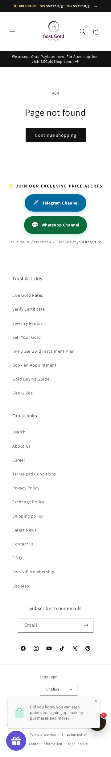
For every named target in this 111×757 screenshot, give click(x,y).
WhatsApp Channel (55, 224)
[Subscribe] (86, 625)
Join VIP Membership (33, 571)
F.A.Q (17, 558)
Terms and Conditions (34, 474)
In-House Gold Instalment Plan (43, 351)
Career (19, 460)
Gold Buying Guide (30, 379)
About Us (21, 446)
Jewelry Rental (27, 323)
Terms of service (43, 734)
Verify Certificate (28, 309)
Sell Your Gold (26, 337)
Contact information (45, 744)
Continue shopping (55, 135)
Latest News (24, 530)
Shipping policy (27, 516)
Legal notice (78, 744)
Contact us (23, 544)
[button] (12, 31)
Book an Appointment (34, 365)
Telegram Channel (55, 202)
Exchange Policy (28, 502)
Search (19, 432)
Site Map (20, 586)
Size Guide (22, 393)
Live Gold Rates (27, 295)
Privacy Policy (25, 488)
